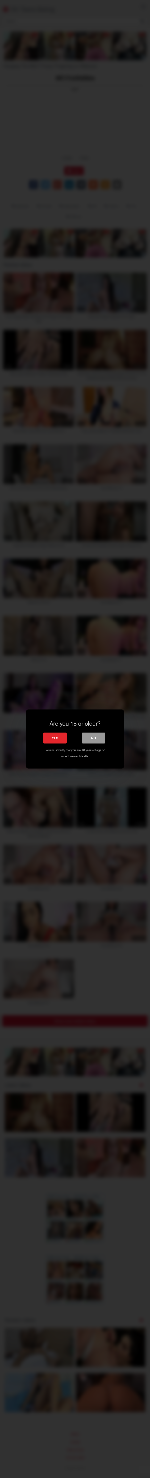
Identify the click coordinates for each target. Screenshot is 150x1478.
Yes (55, 738)
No (93, 738)
